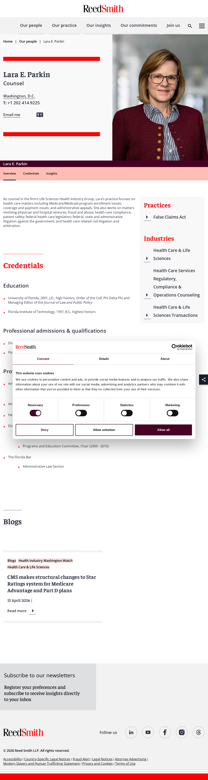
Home (8, 41)
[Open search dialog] (190, 26)
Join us (173, 25)
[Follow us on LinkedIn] (131, 732)
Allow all (163, 430)
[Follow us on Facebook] (165, 732)
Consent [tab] (43, 358)
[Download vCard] (40, 114)
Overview (9, 173)
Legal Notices (102, 759)
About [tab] (164, 358)
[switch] (81, 413)
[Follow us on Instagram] (182, 732)
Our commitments (139, 25)
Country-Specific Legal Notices (47, 759)
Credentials (31, 173)
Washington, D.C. (19, 96)
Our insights (99, 25)
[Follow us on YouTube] (148, 732)
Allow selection (104, 430)
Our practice (64, 25)
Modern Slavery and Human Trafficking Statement (41, 763)
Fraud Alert (81, 759)
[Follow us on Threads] (199, 732)
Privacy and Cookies (97, 763)
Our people (31, 25)
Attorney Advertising (130, 759)
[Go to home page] (104, 8)
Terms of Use (125, 763)
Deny (44, 430)
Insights (51, 173)
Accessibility (12, 759)
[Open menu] (202, 26)
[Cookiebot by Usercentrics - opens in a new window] (174, 347)
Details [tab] (104, 358)
